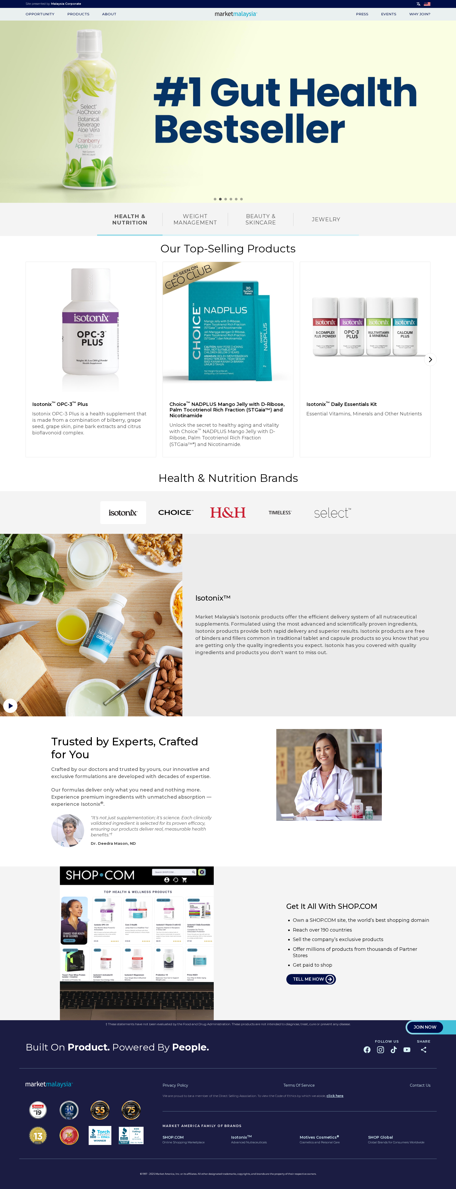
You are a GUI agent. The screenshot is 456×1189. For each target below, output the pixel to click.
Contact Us (420, 1085)
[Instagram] (380, 1049)
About (109, 14)
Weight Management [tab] (195, 219)
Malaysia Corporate (66, 4)
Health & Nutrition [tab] (130, 219)
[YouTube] (406, 1049)
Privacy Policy (175, 1085)
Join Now (425, 1027)
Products (78, 14)
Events (388, 14)
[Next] (430, 359)
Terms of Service (299, 1085)
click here (334, 1096)
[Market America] (236, 14)
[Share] (423, 1049)
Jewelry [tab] (326, 219)
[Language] (418, 4)
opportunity (40, 14)
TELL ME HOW (308, 979)
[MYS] (427, 4)
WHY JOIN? (419, 14)
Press (362, 14)
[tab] (123, 512)
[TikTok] (393, 1049)
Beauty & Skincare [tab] (260, 219)
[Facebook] (367, 1049)
